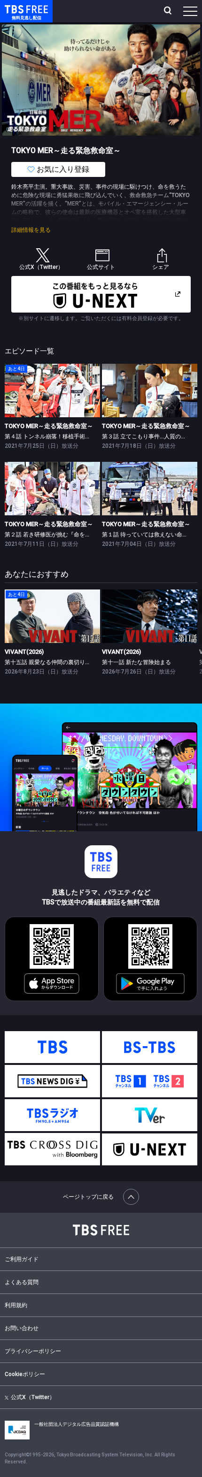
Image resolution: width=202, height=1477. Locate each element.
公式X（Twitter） (33, 1397)
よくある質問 (22, 1282)
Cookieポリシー (25, 1374)
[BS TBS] (149, 1047)
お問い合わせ (22, 1328)
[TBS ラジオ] (52, 1115)
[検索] (169, 11)
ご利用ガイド (22, 1259)
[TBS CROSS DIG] (52, 1149)
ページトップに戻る (88, 1197)
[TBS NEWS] (52, 1081)
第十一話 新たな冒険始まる (136, 662)
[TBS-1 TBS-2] (149, 1081)
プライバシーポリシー (33, 1351)
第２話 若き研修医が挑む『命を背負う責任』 (62, 534)
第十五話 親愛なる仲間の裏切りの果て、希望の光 (67, 662)
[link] (52, 390)
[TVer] (149, 1115)
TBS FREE (15, 8)
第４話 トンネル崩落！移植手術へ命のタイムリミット (73, 436)
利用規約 (16, 1305)
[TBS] (52, 1047)
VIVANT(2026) (24, 651)
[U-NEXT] (149, 1149)
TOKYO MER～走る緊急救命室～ (49, 425)
